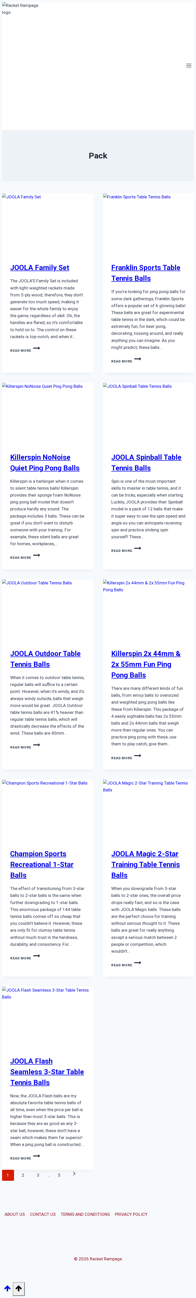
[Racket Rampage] (24, 66)
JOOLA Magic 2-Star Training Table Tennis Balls (145, 864)
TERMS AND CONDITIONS (85, 1214)
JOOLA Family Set (39, 267)
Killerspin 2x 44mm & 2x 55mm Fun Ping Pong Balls (146, 664)
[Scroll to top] (7, 1290)
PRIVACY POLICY (131, 1214)
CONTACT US (43, 1214)
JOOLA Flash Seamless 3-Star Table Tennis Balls (47, 1072)
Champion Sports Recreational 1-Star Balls (42, 864)
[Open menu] (188, 66)
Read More (25, 350)
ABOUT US (15, 1214)
